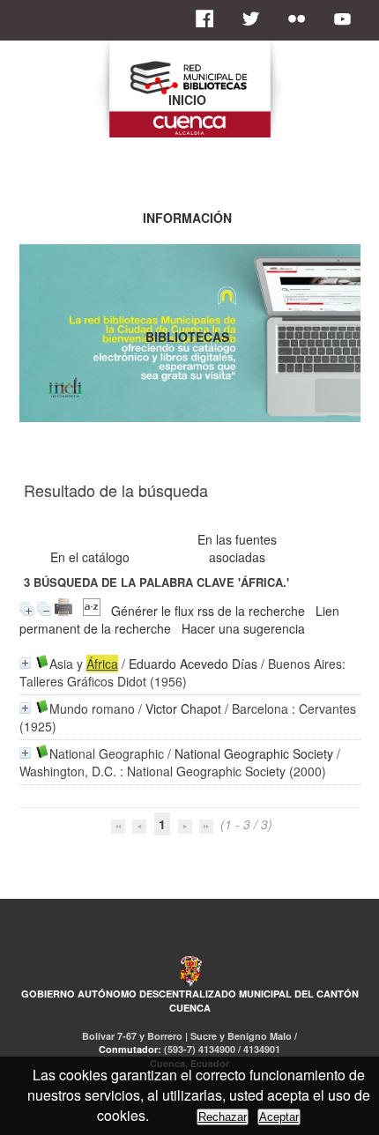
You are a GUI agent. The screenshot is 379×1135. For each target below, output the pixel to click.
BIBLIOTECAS (187, 336)
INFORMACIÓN (187, 217)
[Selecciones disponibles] (91, 610)
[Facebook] (210, 18)
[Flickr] (301, 18)
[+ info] (25, 663)
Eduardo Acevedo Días (193, 663)
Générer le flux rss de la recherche (208, 610)
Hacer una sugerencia (243, 628)
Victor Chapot (183, 708)
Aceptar (279, 1117)
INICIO (187, 99)
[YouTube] (347, 18)
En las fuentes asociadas (237, 548)
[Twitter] (256, 18)
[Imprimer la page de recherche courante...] (63, 610)
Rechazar (222, 1117)
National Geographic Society (254, 753)
